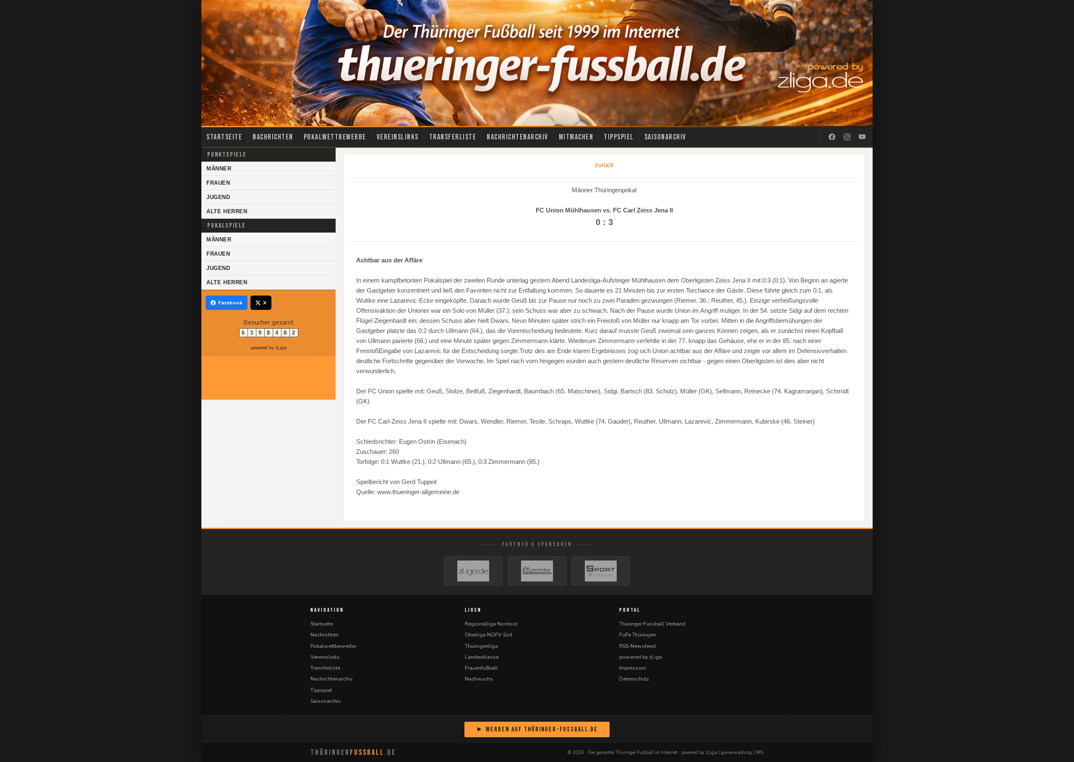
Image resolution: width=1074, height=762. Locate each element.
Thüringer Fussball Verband (652, 623)
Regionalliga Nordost (491, 623)
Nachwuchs (479, 678)
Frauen (218, 183)
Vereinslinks (398, 137)
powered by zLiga (269, 348)
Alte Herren (227, 211)
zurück (604, 164)
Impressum (632, 667)
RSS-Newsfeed (637, 645)
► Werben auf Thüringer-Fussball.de (537, 729)
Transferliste (453, 137)
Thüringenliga (481, 645)
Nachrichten (273, 137)
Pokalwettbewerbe (335, 137)
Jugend (218, 197)
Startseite (224, 137)
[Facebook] (832, 137)
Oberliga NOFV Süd (488, 634)
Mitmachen (576, 137)
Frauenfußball (481, 667)
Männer (219, 168)
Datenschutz (634, 678)
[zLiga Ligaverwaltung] (473, 571)
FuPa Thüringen (637, 634)
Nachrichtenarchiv (517, 137)
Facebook (230, 302)
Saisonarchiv (665, 137)
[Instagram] (847, 137)
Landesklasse (482, 656)
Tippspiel (619, 137)
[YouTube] (862, 137)
